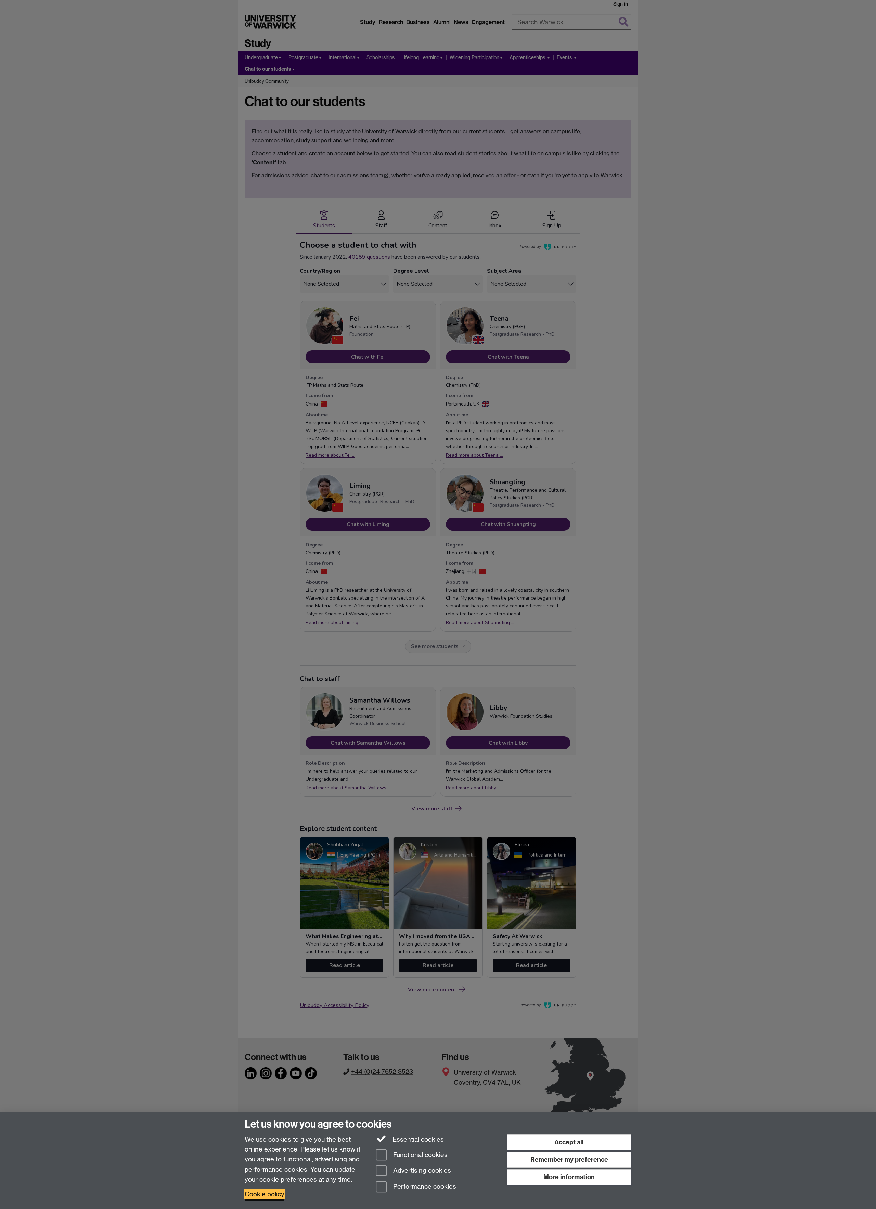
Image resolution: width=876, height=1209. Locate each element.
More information (569, 1177)
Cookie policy (264, 1194)
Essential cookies (417, 1139)
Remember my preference (569, 1159)
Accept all (569, 1142)
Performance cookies (423, 1187)
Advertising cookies (421, 1171)
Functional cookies (419, 1155)
